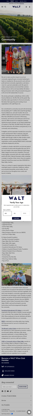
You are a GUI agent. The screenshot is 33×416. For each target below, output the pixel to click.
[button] (28, 412)
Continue (16, 218)
